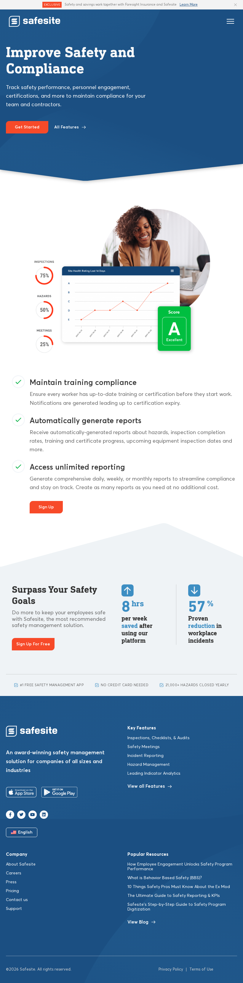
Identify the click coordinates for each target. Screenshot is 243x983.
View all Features (146, 786)
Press (11, 882)
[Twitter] (21, 814)
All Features (66, 127)
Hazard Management (148, 765)
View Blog (137, 922)
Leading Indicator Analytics (153, 773)
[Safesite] (34, 21)
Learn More (189, 4)
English (25, 832)
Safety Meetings (143, 747)
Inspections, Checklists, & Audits (158, 738)
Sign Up (46, 507)
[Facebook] (10, 814)
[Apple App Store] (21, 793)
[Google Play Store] (59, 793)
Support (14, 909)
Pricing (12, 891)
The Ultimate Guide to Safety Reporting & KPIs (173, 896)
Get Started (27, 127)
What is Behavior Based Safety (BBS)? (164, 878)
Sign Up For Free (33, 644)
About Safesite (21, 864)
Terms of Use (201, 969)
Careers (13, 873)
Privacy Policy (171, 969)
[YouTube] (32, 814)
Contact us (17, 900)
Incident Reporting (145, 756)
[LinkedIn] (44, 814)
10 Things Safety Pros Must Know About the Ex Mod (178, 887)
